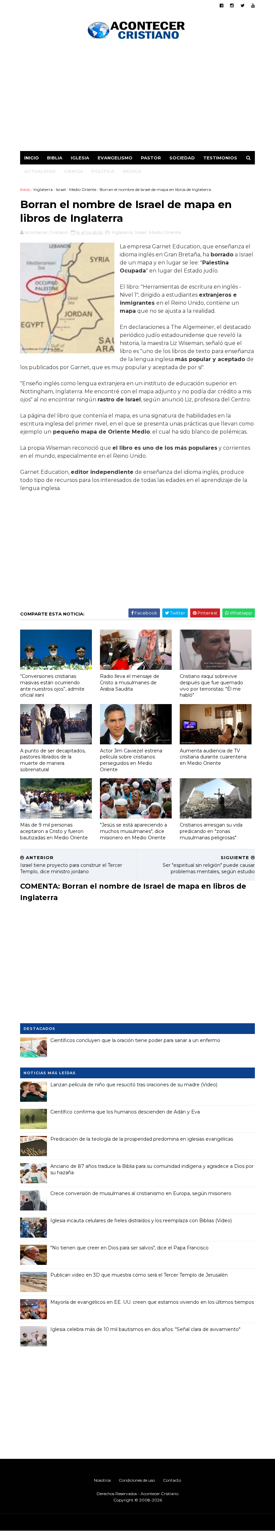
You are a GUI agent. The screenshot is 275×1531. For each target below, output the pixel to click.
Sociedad (182, 157)
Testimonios (220, 157)
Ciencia (73, 171)
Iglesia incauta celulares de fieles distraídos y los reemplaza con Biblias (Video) (141, 1221)
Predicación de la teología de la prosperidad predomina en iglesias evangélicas (141, 1139)
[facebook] (221, 5)
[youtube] (253, 5)
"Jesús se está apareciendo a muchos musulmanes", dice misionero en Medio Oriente (133, 831)
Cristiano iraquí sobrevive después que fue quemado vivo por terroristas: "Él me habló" (211, 685)
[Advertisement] (137, 97)
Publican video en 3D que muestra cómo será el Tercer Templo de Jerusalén (139, 1275)
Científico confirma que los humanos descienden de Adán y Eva (125, 1112)
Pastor (151, 157)
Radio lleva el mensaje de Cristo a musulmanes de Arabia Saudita (129, 682)
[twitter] (242, 5)
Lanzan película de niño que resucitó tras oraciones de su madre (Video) (133, 1085)
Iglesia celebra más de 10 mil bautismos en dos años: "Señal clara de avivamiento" (145, 1329)
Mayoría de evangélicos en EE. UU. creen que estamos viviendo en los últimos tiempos (152, 1302)
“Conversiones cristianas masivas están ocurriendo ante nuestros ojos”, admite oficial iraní (52, 685)
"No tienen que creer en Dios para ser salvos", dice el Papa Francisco (129, 1248)
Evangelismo (115, 157)
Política (103, 171)
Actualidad (40, 171)
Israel (61, 189)
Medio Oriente (82, 189)
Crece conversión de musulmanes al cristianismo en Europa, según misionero (140, 1193)
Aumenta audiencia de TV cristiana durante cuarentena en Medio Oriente (213, 757)
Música (132, 171)
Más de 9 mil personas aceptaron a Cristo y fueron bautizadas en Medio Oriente (54, 831)
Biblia (54, 157)
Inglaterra (43, 189)
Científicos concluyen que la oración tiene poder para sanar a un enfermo (135, 1040)
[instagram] (232, 5)
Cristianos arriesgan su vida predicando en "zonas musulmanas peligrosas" (211, 831)
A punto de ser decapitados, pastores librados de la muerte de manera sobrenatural (53, 760)
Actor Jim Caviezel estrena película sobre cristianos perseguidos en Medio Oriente (131, 760)
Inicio (31, 157)
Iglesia (80, 157)
